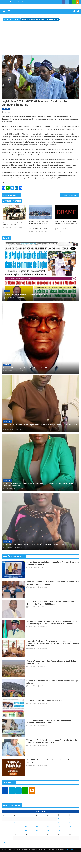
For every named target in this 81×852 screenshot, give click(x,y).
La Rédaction (12, 2)
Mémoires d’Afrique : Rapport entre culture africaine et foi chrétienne (28, 368)
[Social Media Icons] (5, 790)
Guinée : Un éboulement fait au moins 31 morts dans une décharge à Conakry (52, 682)
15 (59, 826)
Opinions (6, 365)
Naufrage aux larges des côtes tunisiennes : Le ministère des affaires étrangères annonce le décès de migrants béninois (39, 224)
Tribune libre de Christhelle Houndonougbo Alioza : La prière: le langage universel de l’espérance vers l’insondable (40, 426)
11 (15, 826)
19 (26, 830)
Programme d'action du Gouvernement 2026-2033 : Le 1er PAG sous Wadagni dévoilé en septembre (52, 583)
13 (37, 826)
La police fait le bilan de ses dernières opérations (12, 223)
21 (48, 830)
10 (3, 826)
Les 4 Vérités (18, 227)
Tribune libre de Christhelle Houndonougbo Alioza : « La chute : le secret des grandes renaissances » (51, 741)
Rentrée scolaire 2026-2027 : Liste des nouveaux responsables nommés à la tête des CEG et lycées (50, 603)
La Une (30, 291)
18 (15, 830)
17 (3, 830)
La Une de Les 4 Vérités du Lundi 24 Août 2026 (49, 294)
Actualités (5, 108)
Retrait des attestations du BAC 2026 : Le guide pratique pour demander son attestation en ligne (50, 721)
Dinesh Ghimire (69, 850)
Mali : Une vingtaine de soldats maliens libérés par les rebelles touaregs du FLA (51, 662)
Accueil (4, 2)
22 (59, 830)
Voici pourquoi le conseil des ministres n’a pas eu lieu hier (12, 195)
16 (70, 826)
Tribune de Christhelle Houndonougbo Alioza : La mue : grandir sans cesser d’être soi (33, 544)
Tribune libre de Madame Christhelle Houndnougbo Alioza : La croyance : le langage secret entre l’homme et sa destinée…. (38, 485)
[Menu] (9, 11)
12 (26, 826)
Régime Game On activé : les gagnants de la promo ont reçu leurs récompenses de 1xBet (52, 563)
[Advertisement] (40, 38)
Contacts (20, 2)
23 (70, 830)
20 (37, 830)
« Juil (3, 843)
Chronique (7, 421)
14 (48, 826)
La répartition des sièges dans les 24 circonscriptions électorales (71, 195)
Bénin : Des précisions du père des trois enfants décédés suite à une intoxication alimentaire (66, 223)
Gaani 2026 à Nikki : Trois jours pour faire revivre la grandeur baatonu (50, 761)
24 (3, 834)
